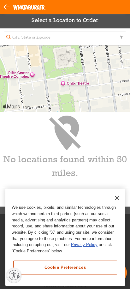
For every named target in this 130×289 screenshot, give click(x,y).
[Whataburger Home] (29, 7)
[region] (65, 237)
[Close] (117, 198)
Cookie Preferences (65, 267)
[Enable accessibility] (13, 275)
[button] (8, 6)
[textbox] (65, 37)
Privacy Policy (84, 244)
